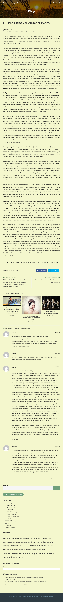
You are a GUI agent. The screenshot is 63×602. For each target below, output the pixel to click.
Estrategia (9, 507)
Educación (23, 546)
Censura (48, 538)
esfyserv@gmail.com (47, 596)
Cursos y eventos (9, 512)
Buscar (56, 488)
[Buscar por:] (59, 2)
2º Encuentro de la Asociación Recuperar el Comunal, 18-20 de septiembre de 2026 (26, 581)
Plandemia (31, 550)
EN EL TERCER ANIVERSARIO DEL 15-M (50, 312)
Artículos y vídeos (18, 31)
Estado (42, 545)
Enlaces (7, 520)
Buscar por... (6, 485)
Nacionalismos (19, 550)
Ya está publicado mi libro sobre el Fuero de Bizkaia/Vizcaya (20, 583)
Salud (51, 554)
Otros (8, 511)
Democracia (36, 542)
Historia (9, 509)
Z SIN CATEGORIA (9, 527)
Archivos (5, 566)
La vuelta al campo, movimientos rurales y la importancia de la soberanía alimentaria (12, 310)
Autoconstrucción (28, 538)
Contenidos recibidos (12, 521)
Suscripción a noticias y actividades (13, 494)
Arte (17, 538)
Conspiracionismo (9, 542)
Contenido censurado (23, 542)
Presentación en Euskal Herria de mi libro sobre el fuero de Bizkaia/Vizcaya (24, 577)
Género (50, 546)
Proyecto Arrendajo (10, 554)
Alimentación (8, 538)
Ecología (10, 29)
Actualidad (8, 31)
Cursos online (10, 514)
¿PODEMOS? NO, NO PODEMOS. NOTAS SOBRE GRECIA (31, 317)
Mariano (14, 447)
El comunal (33, 546)
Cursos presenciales (12, 516)
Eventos (9, 518)
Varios (20, 557)
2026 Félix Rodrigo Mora (17, 596)
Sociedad (7, 557)
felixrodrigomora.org (32, 596)
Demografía (48, 542)
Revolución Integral (28, 553)
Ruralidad (44, 553)
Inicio (6, 523)
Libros (6, 525)
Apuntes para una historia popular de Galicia (16, 584)
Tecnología (15, 557)
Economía (15, 546)
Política (41, 549)
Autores (41, 538)
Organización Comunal (10, 579)
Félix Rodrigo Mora (12, 3)
